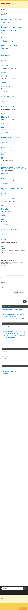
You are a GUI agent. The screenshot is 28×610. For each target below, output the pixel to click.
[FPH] (2, 123)
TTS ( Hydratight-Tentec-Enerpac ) (14, 199)
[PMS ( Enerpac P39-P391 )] (2, 133)
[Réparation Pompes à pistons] (4, 184)
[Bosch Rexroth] (4, 51)
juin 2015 (5, 356)
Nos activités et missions (16, 597)
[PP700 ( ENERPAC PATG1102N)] (3, 164)
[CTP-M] (6, 236)
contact (2, 598)
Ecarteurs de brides (8, 106)
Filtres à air (5, 117)
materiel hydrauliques (7, 373)
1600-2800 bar (6, 66)
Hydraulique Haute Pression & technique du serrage (12, 28)
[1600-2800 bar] (3, 62)
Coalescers (5, 219)
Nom (2, 277)
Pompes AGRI (6, 147)
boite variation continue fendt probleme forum (12, 309)
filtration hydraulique (7, 368)
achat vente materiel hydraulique (9, 316)
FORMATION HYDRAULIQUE (9, 371)
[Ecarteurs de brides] (3, 103)
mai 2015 (5, 358)
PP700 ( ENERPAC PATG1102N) (13, 168)
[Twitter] (24, 3)
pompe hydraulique (14, 326)
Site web (2, 287)
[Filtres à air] (3, 113)
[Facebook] (23, 3)
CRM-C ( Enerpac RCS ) (10, 229)
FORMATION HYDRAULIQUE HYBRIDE (12, 311)
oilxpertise (5, 3)
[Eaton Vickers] (3, 246)
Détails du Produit (4, 60)
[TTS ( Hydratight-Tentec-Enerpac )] (6, 195)
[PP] (2, 154)
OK (24, 301)
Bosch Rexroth (6, 55)
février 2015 (5, 361)
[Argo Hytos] (4, 72)
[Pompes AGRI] (3, 144)
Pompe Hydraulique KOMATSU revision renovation (13, 314)
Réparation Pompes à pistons (11, 188)
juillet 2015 (5, 354)
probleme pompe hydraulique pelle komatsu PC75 (13, 318)
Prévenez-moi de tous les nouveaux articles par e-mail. (12, 289)
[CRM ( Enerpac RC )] (2, 92)
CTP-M (4, 239)
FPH (2, 127)
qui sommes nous (7, 597)
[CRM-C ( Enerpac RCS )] (2, 225)
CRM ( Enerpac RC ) (8, 96)
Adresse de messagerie (2, 282)
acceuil (23, 333)
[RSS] (26, 3)
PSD (2, 178)
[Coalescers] (3, 215)
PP (2, 158)
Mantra (18, 600)
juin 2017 (5, 351)
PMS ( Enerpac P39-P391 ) (11, 137)
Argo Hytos (5, 76)
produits (22, 597)
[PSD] (2, 174)
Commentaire (2, 265)
